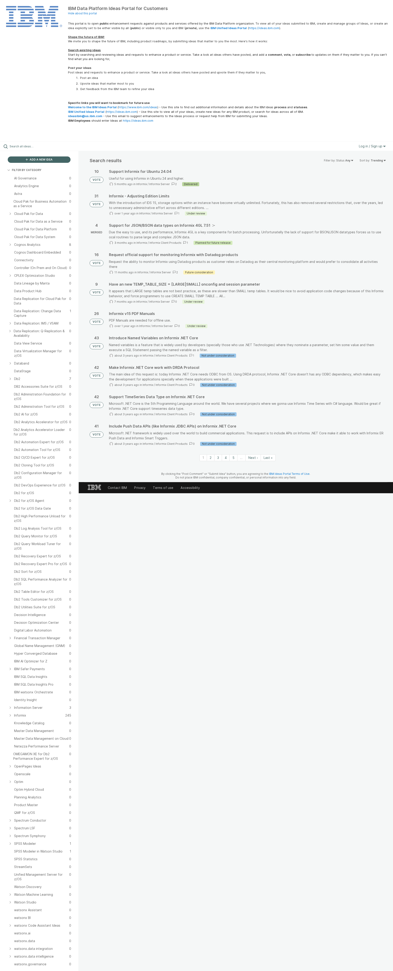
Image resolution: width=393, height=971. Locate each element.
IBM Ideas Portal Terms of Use (289, 473)
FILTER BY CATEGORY (26, 170)
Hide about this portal (82, 13)
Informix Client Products (165, 242)
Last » (268, 458)
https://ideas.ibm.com (264, 28)
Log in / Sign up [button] (371, 146)
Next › (253, 458)
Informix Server (159, 184)
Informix (141, 184)
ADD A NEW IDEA (41, 159)
